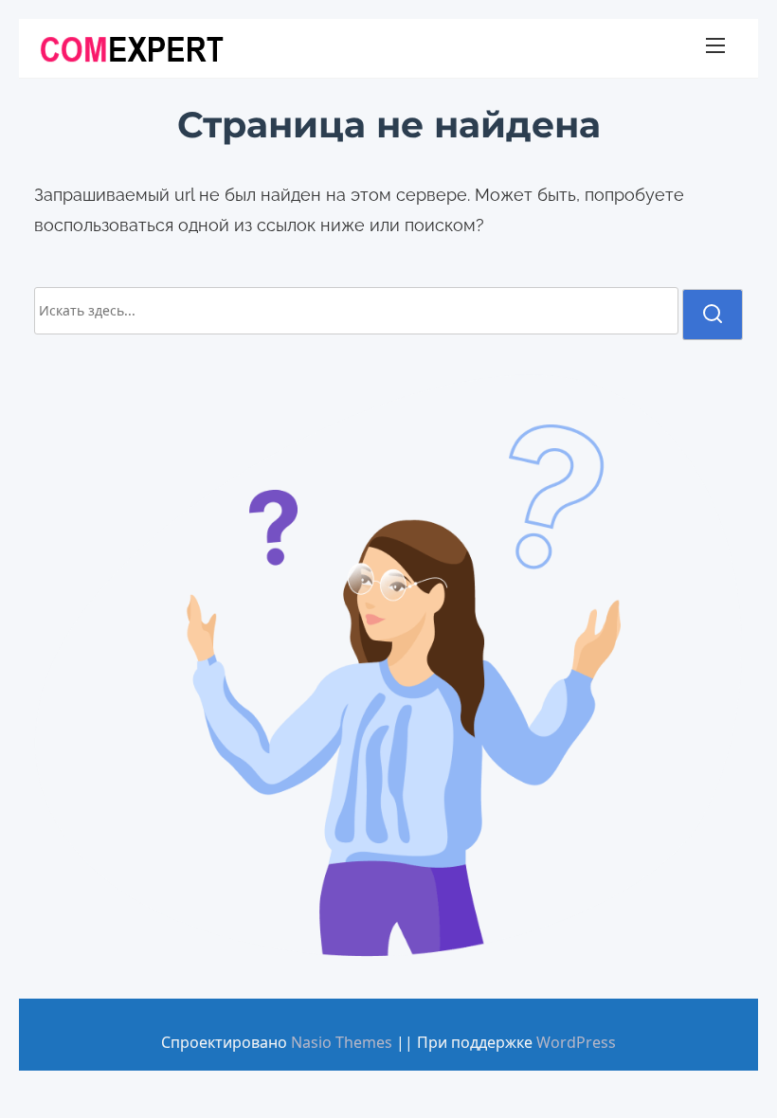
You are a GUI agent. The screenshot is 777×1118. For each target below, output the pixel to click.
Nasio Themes (343, 1042)
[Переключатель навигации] (715, 48)
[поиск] (712, 314)
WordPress (576, 1042)
